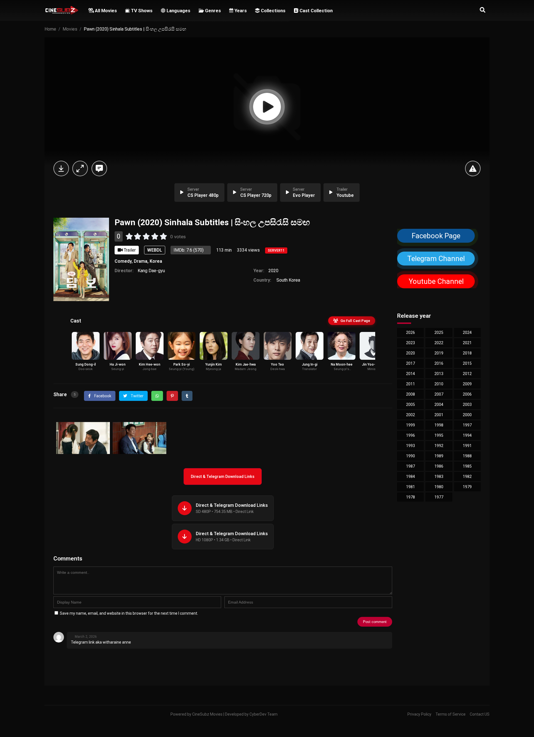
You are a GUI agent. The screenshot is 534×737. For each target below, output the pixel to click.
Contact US (480, 714)
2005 (410, 404)
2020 (273, 270)
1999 (410, 425)
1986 (438, 466)
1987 (410, 466)
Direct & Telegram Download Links (222, 476)
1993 (410, 445)
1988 (467, 456)
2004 (438, 404)
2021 (467, 343)
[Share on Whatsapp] (157, 396)
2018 (467, 353)
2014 (410, 373)
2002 (410, 415)
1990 (410, 456)
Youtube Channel (436, 281)
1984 (410, 476)
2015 (467, 363)
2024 (467, 332)
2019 (438, 353)
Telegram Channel (436, 258)
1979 (467, 487)
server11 (276, 250)
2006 (467, 394)
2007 (438, 394)
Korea (156, 261)
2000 (467, 415)
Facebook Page (435, 235)
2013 (438, 373)
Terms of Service (451, 714)
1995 (438, 435)
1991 (467, 445)
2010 (438, 384)
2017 (410, 363)
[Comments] (99, 168)
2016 (438, 363)
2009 (467, 384)
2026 (410, 332)
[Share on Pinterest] (172, 396)
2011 (410, 384)
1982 (467, 476)
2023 (410, 343)
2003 (467, 404)
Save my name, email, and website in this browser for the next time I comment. (129, 613)
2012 (467, 373)
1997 (467, 425)
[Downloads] (61, 168)
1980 (438, 487)
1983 (438, 476)
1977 (438, 497)
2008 (410, 394)
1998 (438, 425)
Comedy (123, 261)
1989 (438, 456)
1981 (410, 487)
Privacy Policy (419, 714)
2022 (438, 343)
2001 (438, 415)
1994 (467, 435)
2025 (438, 332)
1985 (467, 466)
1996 (410, 435)
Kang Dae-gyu (151, 270)
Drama (140, 261)
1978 (410, 497)
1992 (438, 445)
